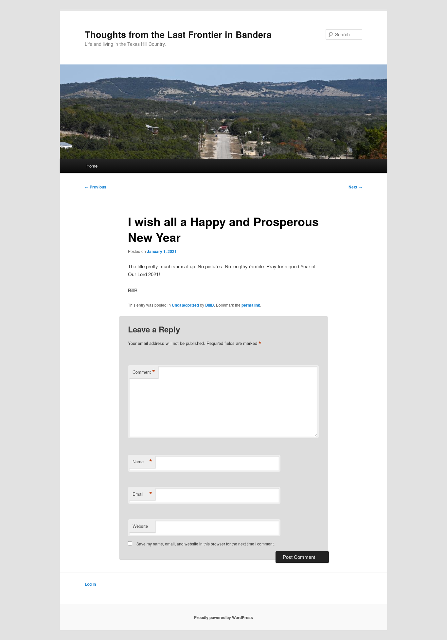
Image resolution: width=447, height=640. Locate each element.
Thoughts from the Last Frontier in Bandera (178, 34)
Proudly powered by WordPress (223, 617)
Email (142, 494)
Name (142, 461)
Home (92, 166)
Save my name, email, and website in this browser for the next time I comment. (205, 543)
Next (355, 187)
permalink (250, 305)
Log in (90, 584)
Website (140, 526)
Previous (95, 187)
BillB (209, 305)
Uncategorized (185, 305)
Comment (144, 372)
